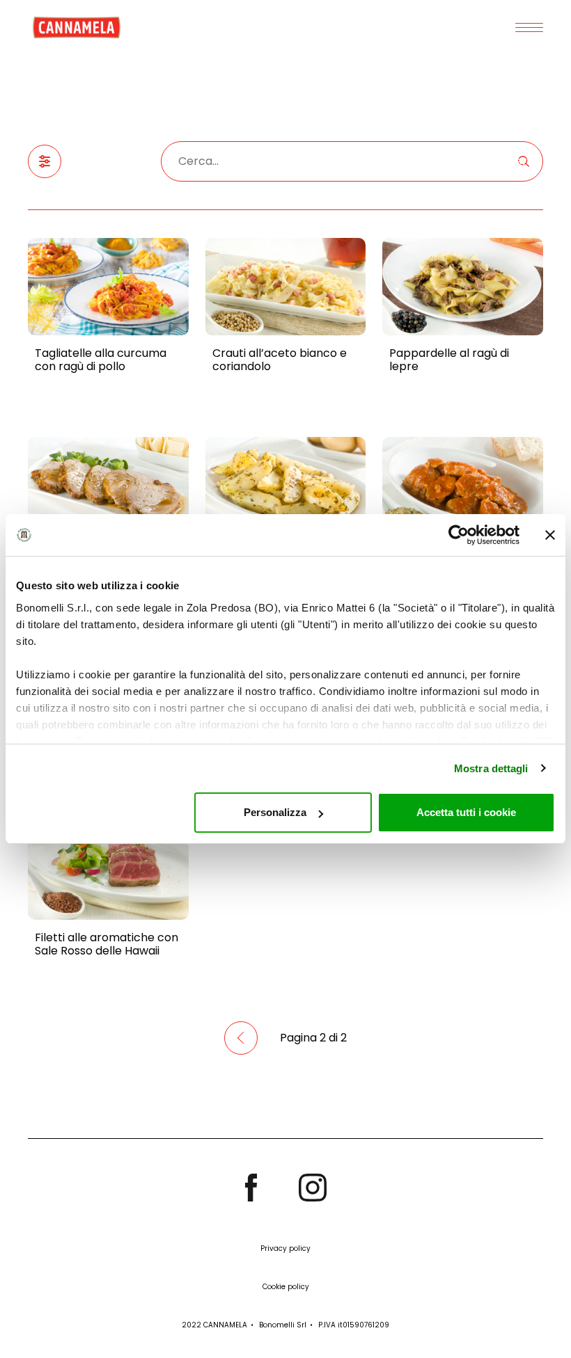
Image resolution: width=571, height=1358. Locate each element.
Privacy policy (285, 1248)
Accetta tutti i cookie (466, 812)
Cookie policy (286, 1286)
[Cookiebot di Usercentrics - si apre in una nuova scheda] (458, 535)
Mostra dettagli (491, 768)
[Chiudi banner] (550, 535)
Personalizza (275, 812)
